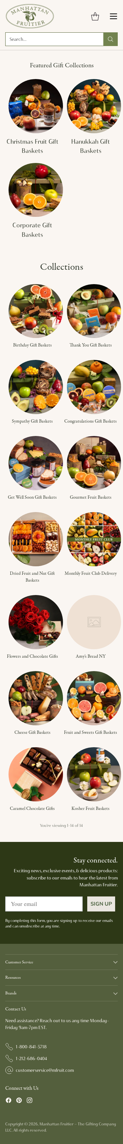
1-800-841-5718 (31, 1047)
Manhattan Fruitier (56, 1123)
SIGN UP (101, 904)
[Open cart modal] (95, 16)
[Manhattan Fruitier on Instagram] (29, 1101)
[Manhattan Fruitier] (29, 16)
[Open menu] (113, 16)
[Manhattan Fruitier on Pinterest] (19, 1101)
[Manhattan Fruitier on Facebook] (8, 1101)
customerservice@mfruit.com (45, 1070)
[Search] (110, 39)
